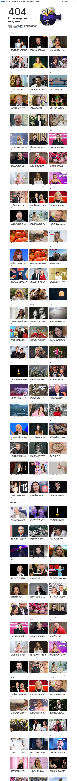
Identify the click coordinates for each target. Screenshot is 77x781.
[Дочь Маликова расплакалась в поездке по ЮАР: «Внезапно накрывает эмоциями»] (38, 239)
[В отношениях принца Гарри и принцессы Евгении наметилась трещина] (19, 728)
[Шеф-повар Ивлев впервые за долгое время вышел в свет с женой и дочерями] (38, 471)
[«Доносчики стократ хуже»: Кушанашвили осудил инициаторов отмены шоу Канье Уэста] (58, 650)
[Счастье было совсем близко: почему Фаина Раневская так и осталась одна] (19, 567)
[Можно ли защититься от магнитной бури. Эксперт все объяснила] (58, 567)
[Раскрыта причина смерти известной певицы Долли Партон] (58, 689)
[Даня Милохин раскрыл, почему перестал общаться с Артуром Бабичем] (38, 123)
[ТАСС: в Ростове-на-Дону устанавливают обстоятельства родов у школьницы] (58, 123)
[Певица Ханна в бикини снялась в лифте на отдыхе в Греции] (19, 606)
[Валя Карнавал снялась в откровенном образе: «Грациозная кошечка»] (58, 586)
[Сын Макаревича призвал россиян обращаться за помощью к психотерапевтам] (19, 65)
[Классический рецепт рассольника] (58, 451)
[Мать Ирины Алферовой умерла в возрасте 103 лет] (38, 451)
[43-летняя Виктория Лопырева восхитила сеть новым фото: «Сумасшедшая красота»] (19, 471)
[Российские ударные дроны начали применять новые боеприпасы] (38, 393)
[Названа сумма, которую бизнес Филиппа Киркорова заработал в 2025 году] (38, 355)
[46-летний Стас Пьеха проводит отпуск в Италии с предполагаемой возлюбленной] (58, 277)
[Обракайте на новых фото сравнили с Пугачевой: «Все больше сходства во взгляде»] (38, 316)
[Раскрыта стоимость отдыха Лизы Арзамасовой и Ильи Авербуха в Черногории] (19, 200)
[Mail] (2, 1)
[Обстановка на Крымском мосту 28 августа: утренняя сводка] (58, 84)
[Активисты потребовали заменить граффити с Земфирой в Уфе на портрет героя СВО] (58, 355)
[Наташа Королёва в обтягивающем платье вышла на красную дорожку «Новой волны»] (58, 45)
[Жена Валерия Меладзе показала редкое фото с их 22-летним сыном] (38, 277)
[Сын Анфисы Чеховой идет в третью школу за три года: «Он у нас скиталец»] (19, 181)
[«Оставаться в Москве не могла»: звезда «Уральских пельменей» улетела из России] (19, 277)
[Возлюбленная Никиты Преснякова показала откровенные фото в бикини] (58, 258)
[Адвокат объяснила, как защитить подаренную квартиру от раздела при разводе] (58, 471)
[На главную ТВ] (4, 1)
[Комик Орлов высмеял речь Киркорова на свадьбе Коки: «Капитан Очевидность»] (19, 161)
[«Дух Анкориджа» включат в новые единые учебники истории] (58, 509)
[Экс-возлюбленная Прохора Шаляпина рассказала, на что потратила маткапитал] (38, 65)
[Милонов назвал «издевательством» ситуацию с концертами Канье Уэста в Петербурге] (58, 219)
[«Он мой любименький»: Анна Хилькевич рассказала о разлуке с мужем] (19, 490)
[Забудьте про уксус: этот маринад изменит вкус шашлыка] (58, 432)
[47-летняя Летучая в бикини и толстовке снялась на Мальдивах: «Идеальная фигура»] (58, 548)
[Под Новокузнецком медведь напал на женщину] (38, 297)
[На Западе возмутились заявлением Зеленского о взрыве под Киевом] (19, 219)
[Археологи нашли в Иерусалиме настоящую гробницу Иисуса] (19, 548)
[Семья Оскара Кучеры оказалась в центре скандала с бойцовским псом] (38, 45)
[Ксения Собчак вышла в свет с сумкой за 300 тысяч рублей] (19, 586)
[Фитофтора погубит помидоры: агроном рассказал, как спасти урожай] (19, 239)
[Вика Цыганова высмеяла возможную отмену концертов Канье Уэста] (19, 142)
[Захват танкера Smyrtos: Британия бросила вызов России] (58, 316)
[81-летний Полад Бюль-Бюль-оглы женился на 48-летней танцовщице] (19, 650)
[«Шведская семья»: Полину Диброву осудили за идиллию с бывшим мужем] (19, 335)
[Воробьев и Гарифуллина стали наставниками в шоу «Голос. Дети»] (19, 355)
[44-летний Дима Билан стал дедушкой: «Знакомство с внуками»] (38, 84)
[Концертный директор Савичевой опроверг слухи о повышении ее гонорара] (19, 258)
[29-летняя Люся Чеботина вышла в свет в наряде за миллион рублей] (58, 181)
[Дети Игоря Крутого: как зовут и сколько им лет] (19, 103)
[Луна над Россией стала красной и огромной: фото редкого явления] (58, 297)
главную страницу (21, 27)
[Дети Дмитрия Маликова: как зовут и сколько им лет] (38, 103)
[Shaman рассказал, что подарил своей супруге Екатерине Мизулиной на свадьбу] (38, 631)
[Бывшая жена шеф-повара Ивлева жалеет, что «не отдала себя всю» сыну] (38, 708)
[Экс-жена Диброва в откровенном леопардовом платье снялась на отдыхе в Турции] (38, 509)
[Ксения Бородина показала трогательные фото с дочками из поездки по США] (38, 432)
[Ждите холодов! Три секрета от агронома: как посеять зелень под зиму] (38, 567)
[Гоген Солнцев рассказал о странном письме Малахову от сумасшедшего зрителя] (58, 103)
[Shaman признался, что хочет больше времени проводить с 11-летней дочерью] (19, 631)
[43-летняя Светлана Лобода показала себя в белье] (58, 670)
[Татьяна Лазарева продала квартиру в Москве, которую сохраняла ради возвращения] (19, 689)
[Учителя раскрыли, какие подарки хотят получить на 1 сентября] (19, 509)
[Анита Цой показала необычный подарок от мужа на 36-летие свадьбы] (58, 708)
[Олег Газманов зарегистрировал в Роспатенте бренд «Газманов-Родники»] (19, 432)
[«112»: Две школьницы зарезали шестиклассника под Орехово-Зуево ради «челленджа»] (58, 631)
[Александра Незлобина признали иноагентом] (38, 548)
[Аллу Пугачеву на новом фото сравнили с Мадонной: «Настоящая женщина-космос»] (19, 297)
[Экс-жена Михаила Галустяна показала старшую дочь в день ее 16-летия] (19, 316)
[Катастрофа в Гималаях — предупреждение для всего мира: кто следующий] (38, 650)
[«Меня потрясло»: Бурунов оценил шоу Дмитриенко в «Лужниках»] (58, 393)
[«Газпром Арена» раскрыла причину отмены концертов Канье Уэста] (38, 528)
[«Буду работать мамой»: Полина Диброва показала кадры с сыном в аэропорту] (19, 84)
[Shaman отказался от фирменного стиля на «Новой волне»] (19, 670)
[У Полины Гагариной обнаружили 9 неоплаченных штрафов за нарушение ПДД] (58, 490)
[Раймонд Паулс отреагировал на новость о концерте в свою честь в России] (19, 123)
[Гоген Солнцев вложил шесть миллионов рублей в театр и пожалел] (38, 689)
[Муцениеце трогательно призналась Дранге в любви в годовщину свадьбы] (38, 142)
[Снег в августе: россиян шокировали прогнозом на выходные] (38, 374)
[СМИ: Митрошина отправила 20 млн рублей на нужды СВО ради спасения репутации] (38, 181)
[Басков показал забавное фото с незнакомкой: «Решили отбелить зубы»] (19, 451)
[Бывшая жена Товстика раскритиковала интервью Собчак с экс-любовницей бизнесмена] (19, 708)
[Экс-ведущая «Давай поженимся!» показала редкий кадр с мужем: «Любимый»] (38, 200)
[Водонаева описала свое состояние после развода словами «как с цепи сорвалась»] (38, 413)
